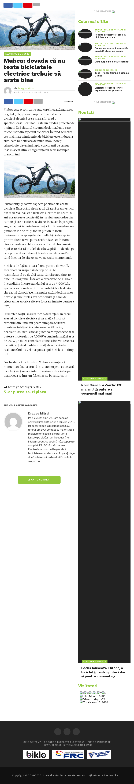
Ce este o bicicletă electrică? (64, 742)
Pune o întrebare (99, 742)
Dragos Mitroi (26, 88)
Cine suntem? (32, 742)
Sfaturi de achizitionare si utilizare (68, 745)
